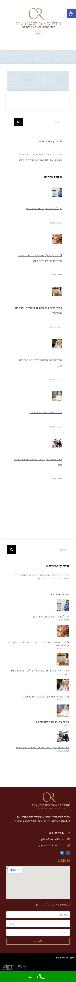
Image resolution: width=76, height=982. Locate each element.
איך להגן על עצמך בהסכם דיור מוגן (44, 208)
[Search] (18, 122)
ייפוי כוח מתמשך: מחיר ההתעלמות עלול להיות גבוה (42, 747)
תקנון (72, 957)
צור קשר (32, 976)
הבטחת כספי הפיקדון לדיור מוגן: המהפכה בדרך (45, 696)
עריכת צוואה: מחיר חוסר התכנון (45, 412)
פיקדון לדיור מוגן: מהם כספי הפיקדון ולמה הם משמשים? (40, 670)
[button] (38, 32)
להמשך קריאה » (56, 222)
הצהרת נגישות (62, 957)
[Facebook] (68, 853)
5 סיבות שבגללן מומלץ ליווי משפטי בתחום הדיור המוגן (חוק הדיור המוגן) (38, 643)
